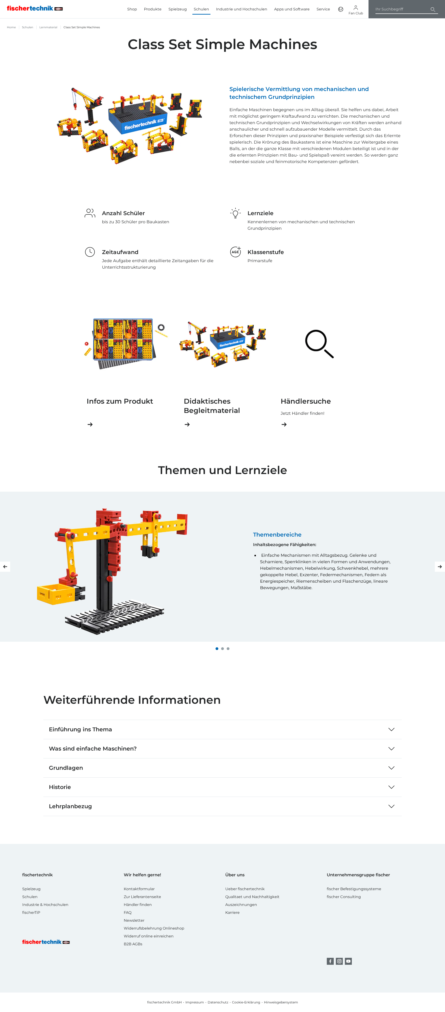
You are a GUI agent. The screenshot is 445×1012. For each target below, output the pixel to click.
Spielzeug (177, 9)
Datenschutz (218, 1002)
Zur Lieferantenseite (142, 897)
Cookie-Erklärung (246, 1002)
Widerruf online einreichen (149, 936)
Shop (132, 9)
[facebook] (330, 961)
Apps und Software (292, 9)
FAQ (127, 912)
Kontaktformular (139, 889)
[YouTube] (348, 961)
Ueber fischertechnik (245, 889)
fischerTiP (31, 912)
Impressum (194, 1002)
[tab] (217, 648)
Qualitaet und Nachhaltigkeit (252, 897)
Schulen (201, 9)
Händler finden (138, 904)
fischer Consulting (344, 897)
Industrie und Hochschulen (241, 9)
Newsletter (134, 920)
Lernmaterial (48, 27)
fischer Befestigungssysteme (354, 889)
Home (11, 27)
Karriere (232, 912)
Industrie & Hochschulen (45, 904)
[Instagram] (339, 961)
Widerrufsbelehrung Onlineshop (154, 928)
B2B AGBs (133, 944)
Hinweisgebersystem (281, 1002)
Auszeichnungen (241, 904)
